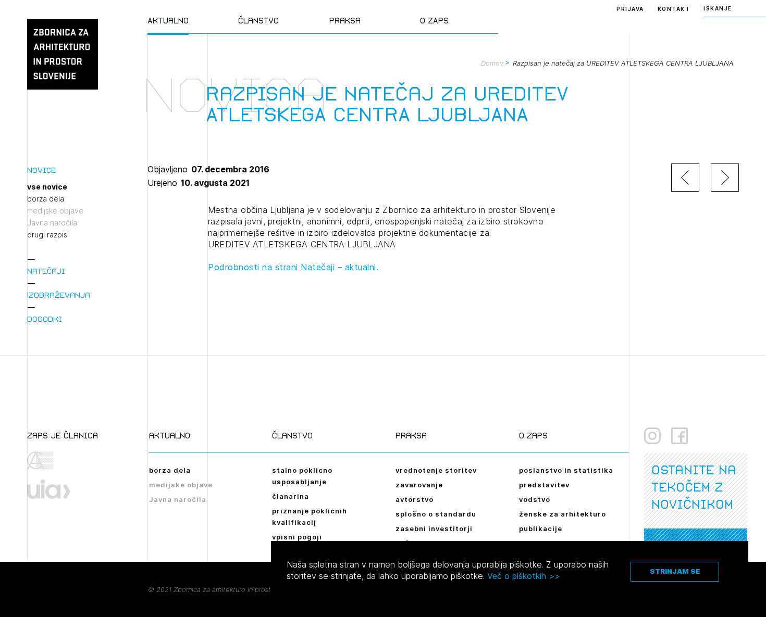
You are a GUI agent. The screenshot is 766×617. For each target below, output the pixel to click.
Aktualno (168, 21)
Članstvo (258, 21)
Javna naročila (52, 223)
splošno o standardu (436, 514)
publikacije (540, 528)
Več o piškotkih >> (523, 576)
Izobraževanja (58, 295)
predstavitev (544, 484)
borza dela (45, 199)
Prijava (630, 8)
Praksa (345, 21)
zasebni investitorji (434, 528)
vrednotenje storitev (436, 470)
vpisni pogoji (297, 537)
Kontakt (674, 8)
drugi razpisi (48, 235)
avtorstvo (415, 499)
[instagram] (652, 435)
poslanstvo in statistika (566, 470)
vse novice (47, 187)
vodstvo (534, 499)
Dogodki (44, 318)
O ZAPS (434, 21)
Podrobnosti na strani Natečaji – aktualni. (293, 267)
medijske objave (55, 211)
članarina (290, 496)
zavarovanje (419, 484)
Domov (492, 63)
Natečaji (46, 271)
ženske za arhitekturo (562, 514)
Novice (41, 170)
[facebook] (679, 435)
